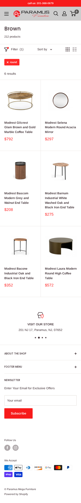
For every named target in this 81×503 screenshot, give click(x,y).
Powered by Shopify (16, 494)
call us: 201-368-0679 (41, 3)
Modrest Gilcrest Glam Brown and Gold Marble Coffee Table (19, 127)
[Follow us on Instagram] (16, 448)
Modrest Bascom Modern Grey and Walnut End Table (16, 197)
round (13, 62)
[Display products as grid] (68, 49)
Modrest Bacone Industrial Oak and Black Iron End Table (19, 273)
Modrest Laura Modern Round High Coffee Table (61, 273)
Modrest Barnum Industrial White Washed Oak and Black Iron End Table (59, 200)
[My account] (64, 13)
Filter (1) (17, 49)
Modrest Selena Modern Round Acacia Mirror (60, 127)
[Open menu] (6, 14)
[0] (73, 13)
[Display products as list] (75, 49)
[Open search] (56, 13)
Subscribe (18, 413)
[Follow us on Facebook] (7, 448)
